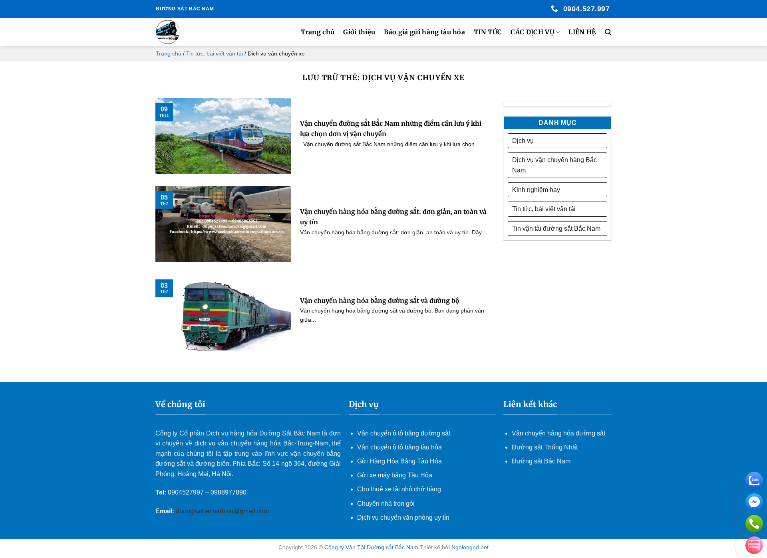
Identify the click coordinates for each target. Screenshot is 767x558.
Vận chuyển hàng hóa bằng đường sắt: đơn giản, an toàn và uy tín (393, 217)
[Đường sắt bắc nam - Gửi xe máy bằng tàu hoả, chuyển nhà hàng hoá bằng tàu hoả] (196, 32)
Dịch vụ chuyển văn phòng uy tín (403, 517)
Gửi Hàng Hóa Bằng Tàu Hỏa (399, 461)
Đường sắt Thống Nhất (545, 447)
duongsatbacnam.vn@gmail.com (223, 511)
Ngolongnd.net (470, 547)
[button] (608, 32)
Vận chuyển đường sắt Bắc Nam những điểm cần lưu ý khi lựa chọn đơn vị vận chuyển (390, 128)
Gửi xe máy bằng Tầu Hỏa (394, 475)
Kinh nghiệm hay (536, 189)
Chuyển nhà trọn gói (386, 503)
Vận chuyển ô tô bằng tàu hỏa (399, 447)
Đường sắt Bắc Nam (541, 461)
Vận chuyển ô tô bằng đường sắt (403, 433)
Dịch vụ (523, 140)
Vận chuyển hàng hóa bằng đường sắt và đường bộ (379, 301)
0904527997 (186, 492)
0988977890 (228, 492)
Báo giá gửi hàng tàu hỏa (424, 32)
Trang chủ (317, 32)
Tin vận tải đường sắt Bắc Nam (556, 228)
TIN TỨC (488, 32)
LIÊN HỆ (582, 32)
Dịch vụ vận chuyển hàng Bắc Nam (554, 165)
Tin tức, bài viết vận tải (214, 53)
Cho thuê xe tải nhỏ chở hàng (399, 489)
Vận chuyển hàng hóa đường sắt (558, 433)
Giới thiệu (359, 32)
